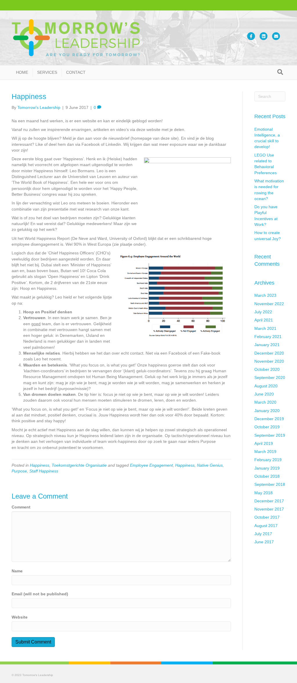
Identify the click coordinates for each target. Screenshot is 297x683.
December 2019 (269, 418)
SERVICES (47, 72)
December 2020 (269, 353)
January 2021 (267, 344)
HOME (22, 72)
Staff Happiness (43, 471)
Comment (21, 507)
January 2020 (267, 410)
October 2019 (267, 427)
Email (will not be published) (40, 594)
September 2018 (269, 484)
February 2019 (268, 459)
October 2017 (267, 517)
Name (17, 571)
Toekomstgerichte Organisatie (79, 465)
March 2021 (265, 328)
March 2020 (265, 402)
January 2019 (267, 468)
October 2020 (267, 369)
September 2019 (269, 435)
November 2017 (269, 509)
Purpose (19, 471)
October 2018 (267, 476)
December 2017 (269, 501)
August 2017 (266, 525)
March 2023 (265, 295)
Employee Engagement (151, 465)
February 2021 (268, 336)
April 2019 (263, 443)
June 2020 (264, 394)
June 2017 (264, 542)
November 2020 (269, 361)
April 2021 (263, 320)
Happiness (39, 465)
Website (20, 617)
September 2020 (269, 377)
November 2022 (269, 303)
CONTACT (76, 72)
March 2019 (265, 451)
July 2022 (263, 312)
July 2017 (263, 533)
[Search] (280, 72)
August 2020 (266, 386)
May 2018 (263, 492)
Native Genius (210, 465)
